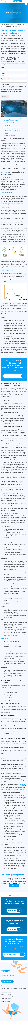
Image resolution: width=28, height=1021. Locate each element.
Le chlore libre (10, 122)
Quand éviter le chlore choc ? (13, 130)
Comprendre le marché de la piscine (9, 990)
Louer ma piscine (17, 1)
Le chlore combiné (11, 123)
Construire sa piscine (6, 998)
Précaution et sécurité (9, 135)
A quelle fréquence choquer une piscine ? (14, 128)
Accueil (3, 24)
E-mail (3, 67)
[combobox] (26, 4)
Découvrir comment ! (12, 376)
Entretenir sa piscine (11, 24)
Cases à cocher (5, 84)
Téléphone (4, 73)
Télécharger (5, 96)
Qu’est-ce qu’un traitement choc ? (12, 119)
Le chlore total (10, 125)
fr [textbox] (25, 4)
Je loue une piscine (5, 1001)
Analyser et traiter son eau (7, 994)
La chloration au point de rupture (12, 127)
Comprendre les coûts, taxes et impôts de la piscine (13, 988)
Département (5, 79)
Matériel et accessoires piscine (8, 996)
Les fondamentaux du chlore (11, 120)
